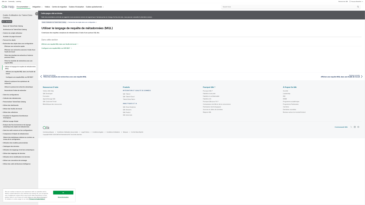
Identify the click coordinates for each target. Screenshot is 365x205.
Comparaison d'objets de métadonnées (16, 134)
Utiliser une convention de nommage (15, 160)
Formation (46, 96)
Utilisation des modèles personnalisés (15, 143)
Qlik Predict (126, 112)
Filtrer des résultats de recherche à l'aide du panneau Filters (18, 56)
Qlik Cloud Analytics (129, 107)
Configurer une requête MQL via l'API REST (19, 77)
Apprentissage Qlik (49, 99)
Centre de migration (59, 7)
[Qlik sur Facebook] (358, 126)
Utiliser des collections (10, 112)
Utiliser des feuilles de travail (12, 109)
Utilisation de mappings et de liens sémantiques (18, 150)
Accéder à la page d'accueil (12, 36)
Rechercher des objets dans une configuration (18, 43)
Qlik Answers (127, 109)
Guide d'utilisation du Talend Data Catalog (17, 16)
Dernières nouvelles (289, 109)
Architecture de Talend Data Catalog (15, 29)
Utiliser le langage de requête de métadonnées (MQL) (20, 67)
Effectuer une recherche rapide (14, 46)
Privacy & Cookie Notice (37, 199)
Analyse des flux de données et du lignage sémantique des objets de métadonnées (17, 126)
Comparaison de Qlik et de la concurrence (217, 104)
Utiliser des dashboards (10, 105)
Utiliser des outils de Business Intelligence (17, 164)
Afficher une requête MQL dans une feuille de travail (20, 72)
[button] (358, 7)
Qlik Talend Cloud (128, 96)
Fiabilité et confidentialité (211, 96)
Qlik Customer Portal (49, 101)
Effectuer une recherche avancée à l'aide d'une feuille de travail (19, 51)
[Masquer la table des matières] (36, 13)
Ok (63, 192)
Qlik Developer (48, 93)
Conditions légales (97, 132)
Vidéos (47, 7)
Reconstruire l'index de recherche (15, 90)
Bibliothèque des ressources (52, 104)
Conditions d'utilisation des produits (67, 132)
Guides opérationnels (94, 7)
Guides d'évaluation (76, 7)
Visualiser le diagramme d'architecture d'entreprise (15, 117)
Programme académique (291, 101)
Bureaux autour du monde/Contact (294, 112)
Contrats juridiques (48, 132)
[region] (39, 195)
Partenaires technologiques (212, 107)
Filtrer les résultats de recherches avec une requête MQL (18, 62)
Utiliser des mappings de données (14, 153)
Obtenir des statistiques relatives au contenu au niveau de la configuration (18, 138)
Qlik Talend (126, 94)
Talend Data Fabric (129, 99)
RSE (284, 96)
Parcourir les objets (9, 40)
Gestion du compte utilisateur (12, 33)
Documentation (22, 7)
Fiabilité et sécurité (209, 93)
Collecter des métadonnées (12, 98)
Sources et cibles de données (213, 109)
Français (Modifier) (356, 1)
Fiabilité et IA (207, 99)
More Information (63, 197)
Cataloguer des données (11, 146)
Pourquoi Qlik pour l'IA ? (211, 101)
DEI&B (285, 99)
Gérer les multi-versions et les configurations (17, 130)
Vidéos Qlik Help (48, 91)
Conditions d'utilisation (113, 132)
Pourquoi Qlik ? (208, 91)
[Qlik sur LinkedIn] (354, 126)
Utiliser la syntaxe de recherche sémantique (18, 87)
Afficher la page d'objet (10, 121)
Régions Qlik (207, 112)
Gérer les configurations (11, 94)
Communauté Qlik (341, 127)
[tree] (19, 94)
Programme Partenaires (291, 104)
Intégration (36, 7)
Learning (18, 1)
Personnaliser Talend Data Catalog (14, 101)
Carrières (286, 107)
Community (11, 1)
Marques (125, 132)
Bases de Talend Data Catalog (13, 26)
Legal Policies (85, 132)
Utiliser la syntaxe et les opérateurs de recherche (16, 82)
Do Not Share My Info (137, 132)
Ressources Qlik (343, 1)
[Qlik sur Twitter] (351, 126)
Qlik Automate (127, 115)
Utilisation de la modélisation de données (16, 157)
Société (285, 91)
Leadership (286, 93)
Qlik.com (4, 1)
